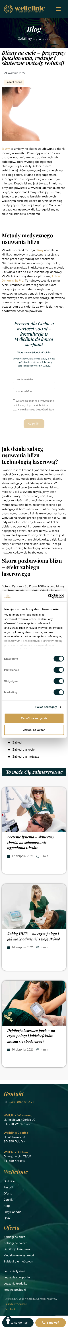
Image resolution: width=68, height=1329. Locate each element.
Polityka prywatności (16, 1303)
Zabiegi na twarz (15, 1243)
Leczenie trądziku (15, 1283)
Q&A (7, 1218)
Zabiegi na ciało (14, 1237)
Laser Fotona (13, 82)
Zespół (8, 1187)
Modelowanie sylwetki (19, 1255)
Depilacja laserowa (17, 1249)
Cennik (8, 1199)
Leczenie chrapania (17, 1277)
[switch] (58, 670)
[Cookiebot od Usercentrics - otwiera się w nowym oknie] (48, 596)
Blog (7, 1205)
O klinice (9, 1181)
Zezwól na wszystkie (34, 718)
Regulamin (10, 1309)
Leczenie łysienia (15, 1271)
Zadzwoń (53, 1322)
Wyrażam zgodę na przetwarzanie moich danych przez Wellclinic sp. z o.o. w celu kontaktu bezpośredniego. (34, 405)
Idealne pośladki (15, 1289)
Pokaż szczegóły (46, 706)
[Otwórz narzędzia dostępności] (8, 1320)
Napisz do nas (18, 1322)
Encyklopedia (13, 1212)
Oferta (8, 1193)
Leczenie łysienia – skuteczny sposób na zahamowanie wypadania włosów (30, 842)
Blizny (6, 148)
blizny (40, 250)
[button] (58, 9)
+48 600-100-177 (21, 1102)
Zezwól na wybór (34, 729)
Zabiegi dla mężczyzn (18, 1261)
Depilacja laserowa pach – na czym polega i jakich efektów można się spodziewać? (31, 1035)
